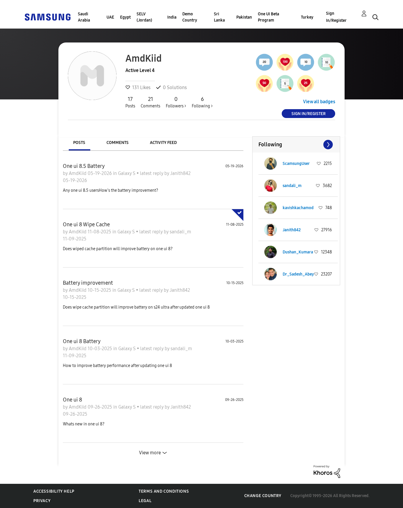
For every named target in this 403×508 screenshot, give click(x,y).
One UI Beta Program (268, 17)
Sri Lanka (219, 17)
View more (150, 452)
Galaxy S (127, 173)
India (171, 17)
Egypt (125, 17)
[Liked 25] (305, 83)
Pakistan (244, 17)
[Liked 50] (264, 83)
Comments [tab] (118, 142)
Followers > (176, 102)
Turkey (307, 17)
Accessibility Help (53, 491)
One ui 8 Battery (82, 341)
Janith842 (180, 173)
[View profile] (270, 163)
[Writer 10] (326, 62)
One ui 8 (72, 399)
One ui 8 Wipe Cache (86, 224)
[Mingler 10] (305, 62)
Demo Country (189, 17)
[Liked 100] (285, 62)
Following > (202, 102)
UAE (110, 17)
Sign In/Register (336, 17)
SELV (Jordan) (144, 17)
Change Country (262, 495)
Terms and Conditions (164, 491)
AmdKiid (78, 173)
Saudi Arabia (84, 17)
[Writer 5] (285, 83)
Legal (145, 500)
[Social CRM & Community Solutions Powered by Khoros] (327, 471)
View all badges (319, 101)
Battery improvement (88, 283)
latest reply (152, 173)
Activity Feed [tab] (163, 142)
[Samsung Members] (47, 16)
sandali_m (180, 232)
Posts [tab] (79, 142)
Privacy (41, 500)
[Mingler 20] (264, 62)
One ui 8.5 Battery (84, 166)
